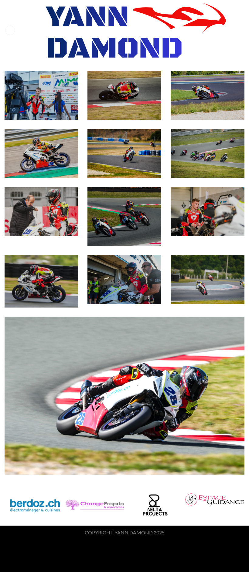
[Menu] (10, 30)
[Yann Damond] (126, 30)
